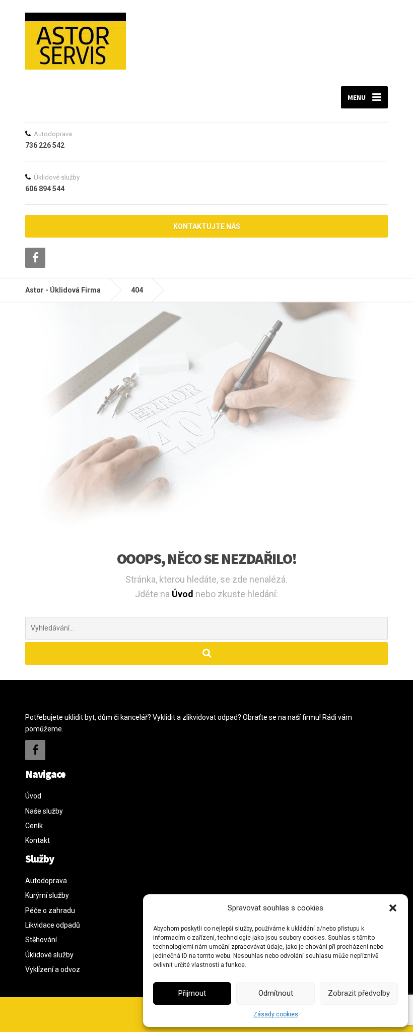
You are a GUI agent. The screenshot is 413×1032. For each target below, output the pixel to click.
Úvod (183, 594)
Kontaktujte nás (206, 226)
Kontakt (37, 840)
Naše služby (44, 811)
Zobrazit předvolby (359, 993)
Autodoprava (46, 881)
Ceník (34, 826)
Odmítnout (275, 993)
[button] (393, 908)
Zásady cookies (275, 1014)
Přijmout (192, 993)
